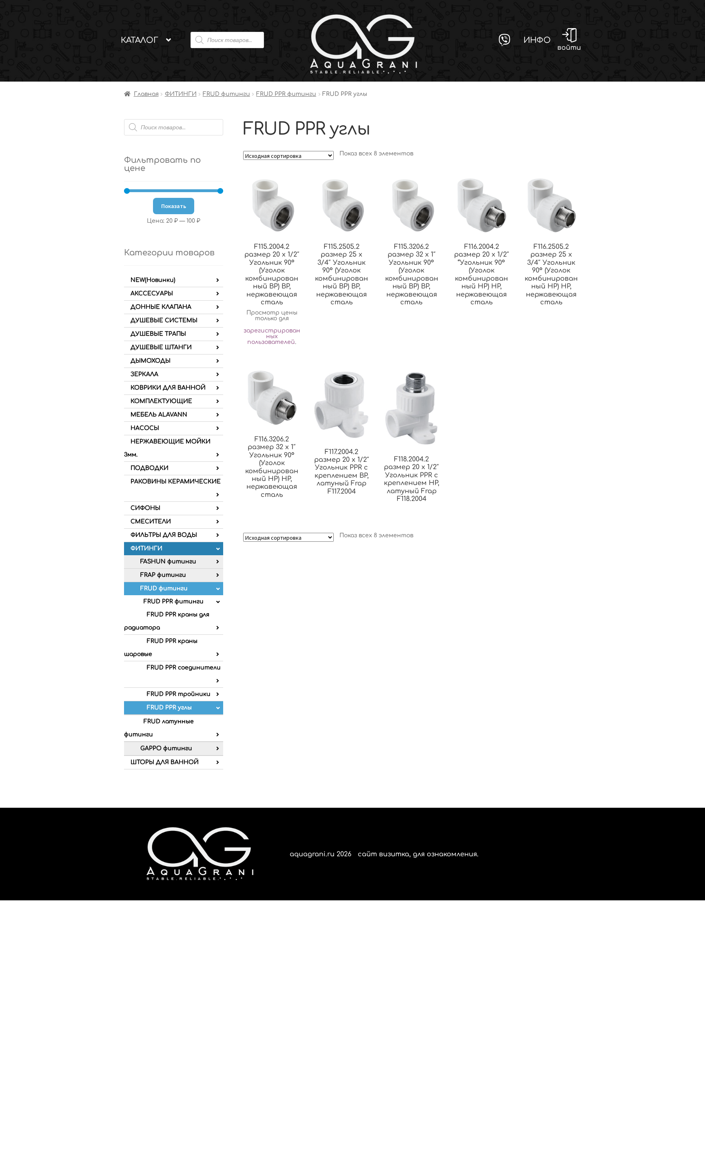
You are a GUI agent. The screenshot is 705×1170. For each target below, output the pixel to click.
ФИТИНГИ (181, 94)
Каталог (139, 40)
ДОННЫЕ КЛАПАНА (161, 307)
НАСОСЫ (145, 428)
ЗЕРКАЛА (144, 374)
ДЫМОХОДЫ (151, 361)
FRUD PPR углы (169, 708)
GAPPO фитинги (166, 748)
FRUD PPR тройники (179, 694)
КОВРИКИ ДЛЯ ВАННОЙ (168, 388)
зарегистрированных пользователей (272, 336)
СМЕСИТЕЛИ (151, 522)
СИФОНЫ (145, 508)
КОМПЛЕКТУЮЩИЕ (161, 401)
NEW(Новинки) (153, 280)
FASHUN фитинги (168, 561)
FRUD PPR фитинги (286, 94)
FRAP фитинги (163, 575)
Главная (146, 94)
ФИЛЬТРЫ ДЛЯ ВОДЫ (164, 535)
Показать (173, 206)
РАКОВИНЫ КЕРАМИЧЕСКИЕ (176, 482)
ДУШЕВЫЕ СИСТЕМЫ (164, 320)
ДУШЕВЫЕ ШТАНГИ (161, 347)
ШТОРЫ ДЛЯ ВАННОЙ (165, 762)
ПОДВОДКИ (149, 468)
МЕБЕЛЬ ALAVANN (159, 415)
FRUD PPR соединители (184, 668)
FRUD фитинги (226, 94)
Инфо (537, 40)
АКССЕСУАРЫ (152, 293)
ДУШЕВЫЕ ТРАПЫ (158, 334)
